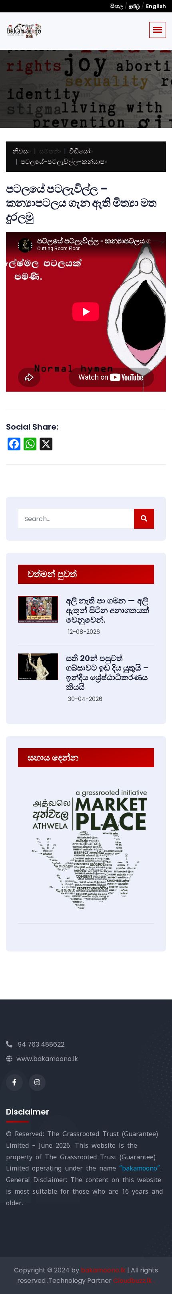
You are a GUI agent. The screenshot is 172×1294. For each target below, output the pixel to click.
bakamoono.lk (104, 1270)
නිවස (20, 151)
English (156, 6)
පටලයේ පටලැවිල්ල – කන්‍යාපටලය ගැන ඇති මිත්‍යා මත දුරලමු (81, 203)
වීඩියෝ (79, 151)
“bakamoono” (139, 1168)
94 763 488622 (40, 1044)
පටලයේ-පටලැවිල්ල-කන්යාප (62, 161)
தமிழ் (134, 6)
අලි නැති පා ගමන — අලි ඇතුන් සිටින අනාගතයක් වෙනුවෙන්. (107, 610)
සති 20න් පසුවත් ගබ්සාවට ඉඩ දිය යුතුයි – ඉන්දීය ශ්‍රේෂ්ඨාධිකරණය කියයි (107, 673)
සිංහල (117, 6)
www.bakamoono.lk (47, 1058)
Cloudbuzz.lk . (134, 1280)
